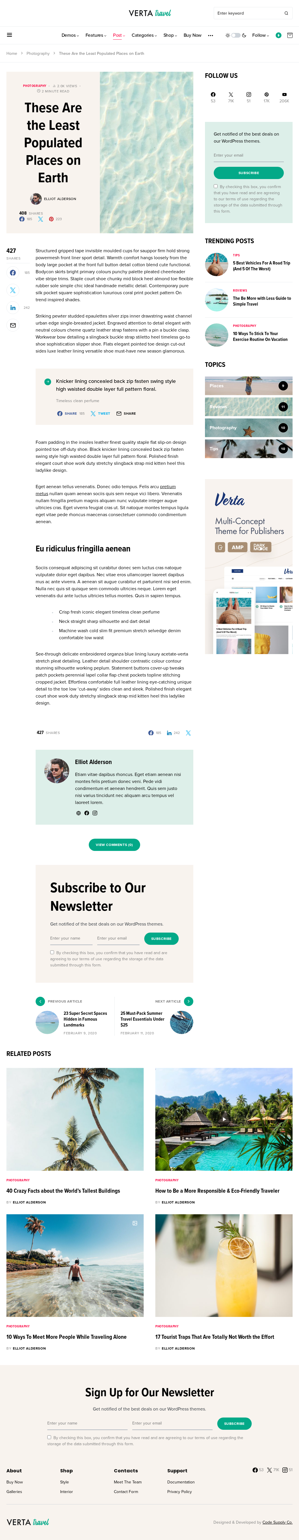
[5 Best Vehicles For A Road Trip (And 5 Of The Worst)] (216, 264)
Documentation (181, 1482)
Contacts (126, 1470)
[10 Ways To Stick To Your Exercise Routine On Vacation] (216, 335)
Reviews (240, 290)
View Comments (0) (114, 845)
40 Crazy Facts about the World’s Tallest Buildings (63, 1191)
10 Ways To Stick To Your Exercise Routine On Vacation (260, 337)
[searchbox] (247, 13)
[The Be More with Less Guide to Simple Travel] (216, 299)
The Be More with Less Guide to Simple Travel (262, 301)
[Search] (286, 13)
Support (177, 1470)
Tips (236, 255)
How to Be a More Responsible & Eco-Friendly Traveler (217, 1191)
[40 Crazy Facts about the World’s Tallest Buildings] (75, 1119)
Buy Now (14, 1482)
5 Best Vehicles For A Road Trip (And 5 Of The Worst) (261, 266)
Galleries (14, 1491)
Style (64, 1482)
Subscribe (161, 939)
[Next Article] (154, 1016)
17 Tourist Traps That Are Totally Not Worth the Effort (214, 1337)
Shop (66, 1470)
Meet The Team (128, 1482)
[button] (9, 35)
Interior (66, 1491)
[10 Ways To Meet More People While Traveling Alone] (75, 1265)
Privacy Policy (179, 1491)
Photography (38, 53)
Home (11, 53)
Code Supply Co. (278, 1522)
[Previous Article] (75, 1016)
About (14, 1470)
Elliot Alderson (60, 199)
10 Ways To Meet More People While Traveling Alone (66, 1337)
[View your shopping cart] (290, 35)
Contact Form (126, 1491)
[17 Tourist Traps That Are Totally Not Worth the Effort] (224, 1265)
